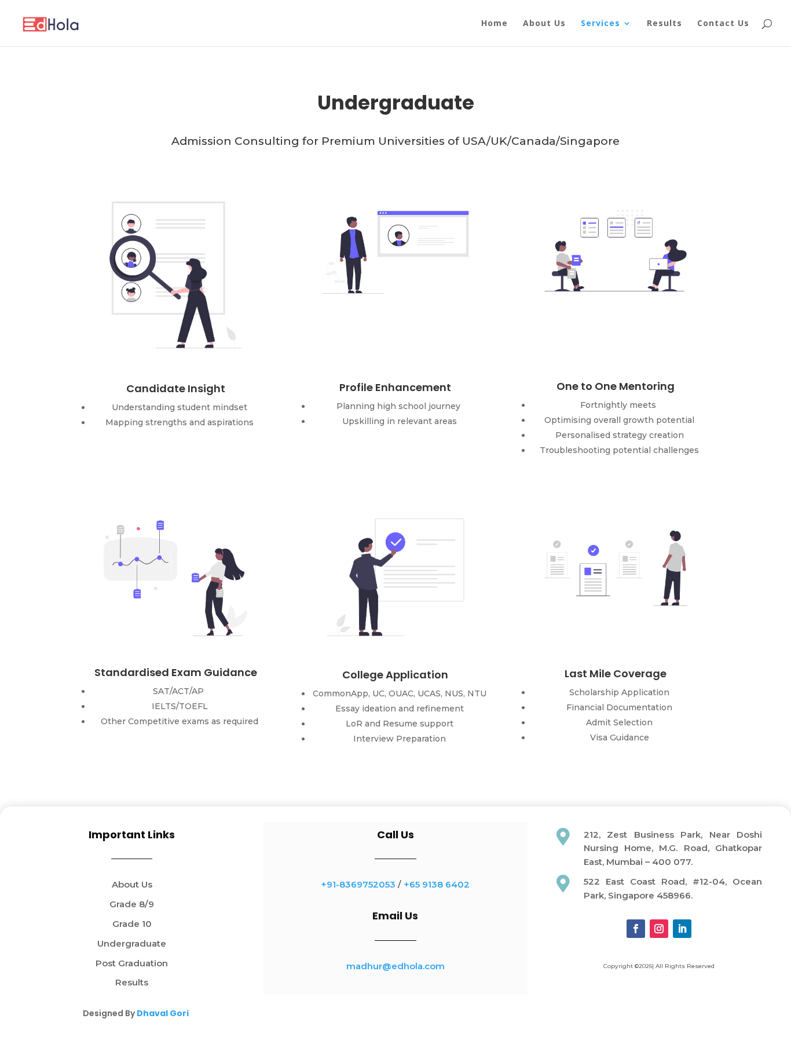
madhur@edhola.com (395, 966)
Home (494, 23)
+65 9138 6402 (437, 884)
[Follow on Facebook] (636, 928)
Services (600, 23)
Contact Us (723, 23)
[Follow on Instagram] (659, 928)
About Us (544, 23)
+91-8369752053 (358, 884)
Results (664, 23)
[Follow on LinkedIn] (682, 928)
